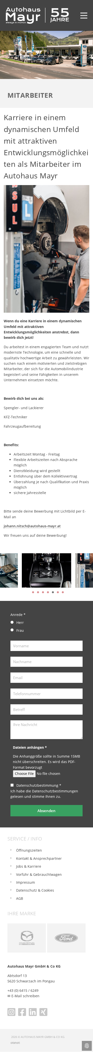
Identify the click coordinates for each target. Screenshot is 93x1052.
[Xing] (43, 1012)
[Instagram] (11, 1012)
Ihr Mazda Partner (26, 938)
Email (11, 675)
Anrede (18, 614)
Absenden (46, 810)
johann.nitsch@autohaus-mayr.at (32, 526)
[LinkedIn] (33, 1012)
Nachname (11, 659)
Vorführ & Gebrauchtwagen (39, 874)
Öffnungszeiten (29, 850)
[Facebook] (22, 1012)
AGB (19, 898)
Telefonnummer (11, 691)
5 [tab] (52, 592)
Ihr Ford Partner (66, 938)
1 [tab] (33, 592)
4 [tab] (47, 592)
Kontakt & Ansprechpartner (39, 858)
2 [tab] (37, 592)
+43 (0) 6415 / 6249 (22, 990)
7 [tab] (62, 592)
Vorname (11, 643)
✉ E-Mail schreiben (23, 996)
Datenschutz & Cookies (35, 890)
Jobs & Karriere (28, 866)
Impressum (25, 882)
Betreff (11, 707)
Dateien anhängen (30, 747)
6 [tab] (57, 592)
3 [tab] (42, 592)
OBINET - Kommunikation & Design (15, 1042)
